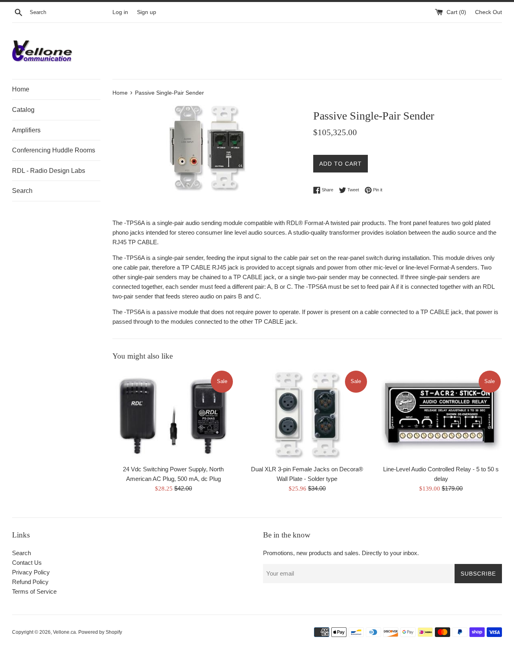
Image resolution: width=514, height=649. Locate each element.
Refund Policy (30, 581)
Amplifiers (26, 130)
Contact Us (27, 562)
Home (20, 89)
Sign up (146, 12)
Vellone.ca (64, 632)
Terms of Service (34, 591)
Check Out (488, 12)
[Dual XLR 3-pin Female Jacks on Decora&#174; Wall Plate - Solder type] (307, 414)
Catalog (23, 109)
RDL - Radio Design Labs (48, 170)
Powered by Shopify (100, 632)
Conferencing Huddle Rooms (53, 150)
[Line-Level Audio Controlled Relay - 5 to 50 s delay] (441, 414)
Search (22, 190)
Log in (120, 12)
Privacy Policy (31, 572)
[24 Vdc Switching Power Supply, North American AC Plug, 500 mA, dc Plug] (173, 414)
